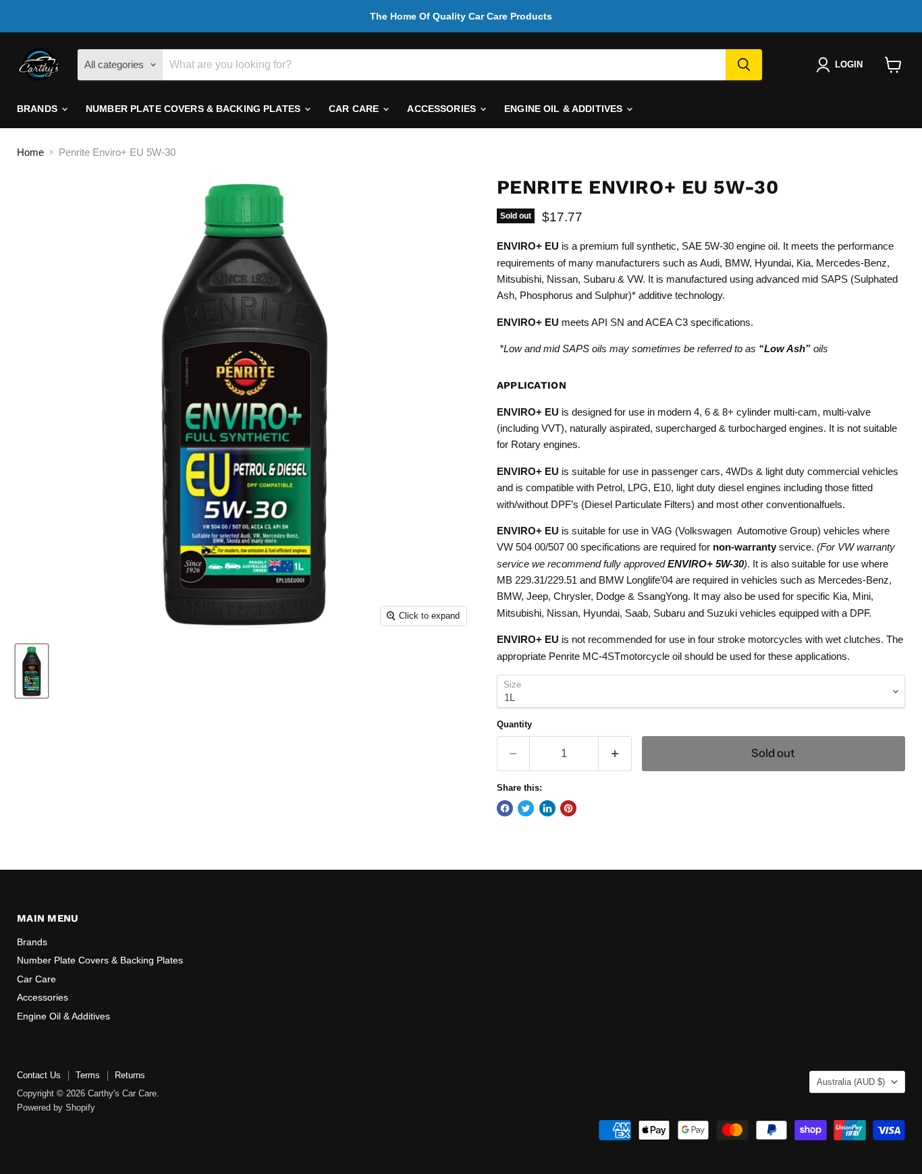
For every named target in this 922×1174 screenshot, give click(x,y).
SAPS (834, 279)
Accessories (443, 108)
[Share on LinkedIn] (547, 808)
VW (635, 279)
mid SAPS (566, 348)
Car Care (355, 108)
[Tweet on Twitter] (526, 808)
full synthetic (649, 246)
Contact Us (39, 1075)
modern (674, 412)
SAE (692, 246)
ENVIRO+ (519, 246)
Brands (38, 108)
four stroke (721, 639)
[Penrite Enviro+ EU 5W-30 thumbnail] (32, 671)
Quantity (514, 724)
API (599, 322)
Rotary (526, 444)
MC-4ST (601, 656)
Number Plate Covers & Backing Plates (194, 108)
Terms (88, 1075)
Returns (130, 1075)
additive (655, 295)
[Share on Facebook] (505, 808)
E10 (662, 487)
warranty (755, 547)
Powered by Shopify (56, 1107)
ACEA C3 (666, 322)
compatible (550, 487)
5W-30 (719, 246)
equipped (799, 613)
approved (644, 563)
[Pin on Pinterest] (568, 808)
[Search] (744, 64)
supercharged (685, 428)
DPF (561, 504)
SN (617, 322)
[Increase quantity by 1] (615, 753)
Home (30, 152)
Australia (851, 1082)
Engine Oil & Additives (564, 108)
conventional (793, 504)
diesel (731, 487)
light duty (785, 471)
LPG (638, 487)
